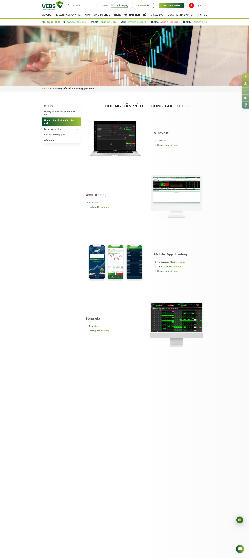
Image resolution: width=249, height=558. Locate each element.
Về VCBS (46, 15)
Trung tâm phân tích (127, 15)
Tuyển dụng (121, 5)
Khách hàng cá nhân (68, 15)
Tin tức (202, 15)
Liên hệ (104, 5)
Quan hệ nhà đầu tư (180, 15)
